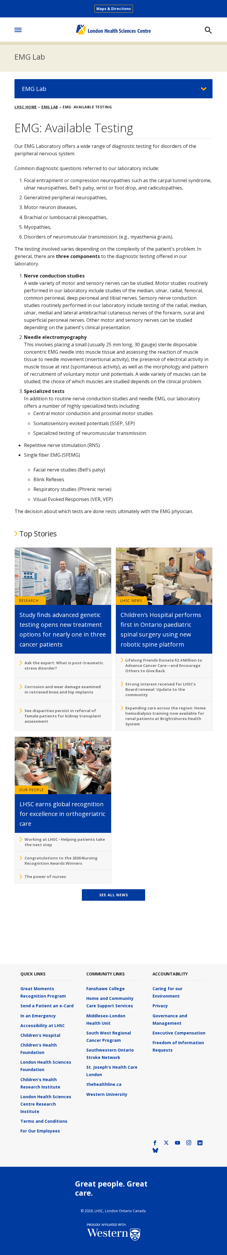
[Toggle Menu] (18, 28)
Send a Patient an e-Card (47, 1005)
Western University (106, 1094)
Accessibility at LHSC (42, 1025)
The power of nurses (45, 876)
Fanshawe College (105, 988)
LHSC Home (25, 107)
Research (29, 600)
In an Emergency (38, 1016)
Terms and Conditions (43, 1121)
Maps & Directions (113, 8)
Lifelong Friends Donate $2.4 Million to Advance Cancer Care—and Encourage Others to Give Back (163, 665)
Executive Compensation (179, 1033)
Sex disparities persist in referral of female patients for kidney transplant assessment (63, 716)
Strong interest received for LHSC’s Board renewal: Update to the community (160, 689)
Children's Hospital (40, 1035)
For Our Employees (40, 1131)
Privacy (160, 1005)
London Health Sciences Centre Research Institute (45, 1104)
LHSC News (131, 600)
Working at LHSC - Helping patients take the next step (65, 842)
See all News (113, 894)
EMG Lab (29, 57)
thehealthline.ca (103, 1084)
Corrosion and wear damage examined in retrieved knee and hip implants (63, 689)
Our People (31, 789)
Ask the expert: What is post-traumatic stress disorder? (64, 665)
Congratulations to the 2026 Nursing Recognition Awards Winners (61, 860)
